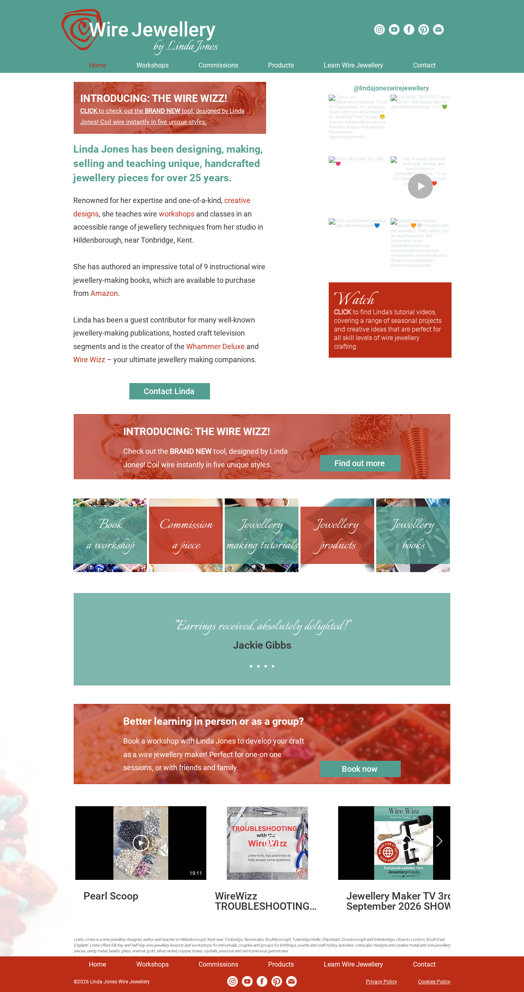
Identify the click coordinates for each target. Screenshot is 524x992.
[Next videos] (439, 841)
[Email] (438, 29)
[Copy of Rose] (265, 666)
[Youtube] (394, 29)
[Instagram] (379, 29)
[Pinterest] (423, 29)
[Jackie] (251, 666)
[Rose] (258, 666)
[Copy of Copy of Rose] (273, 666)
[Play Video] (141, 843)
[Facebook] (409, 29)
